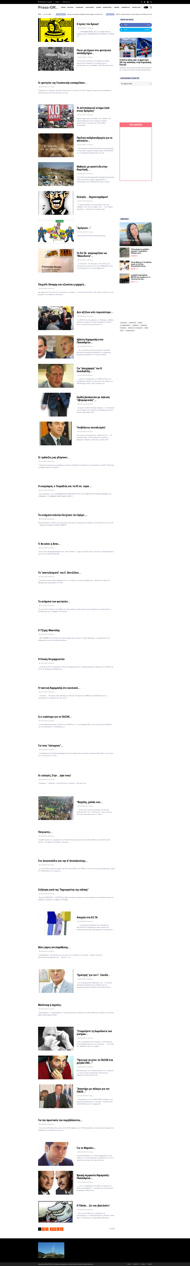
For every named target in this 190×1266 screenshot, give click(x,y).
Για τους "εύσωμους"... (50, 745)
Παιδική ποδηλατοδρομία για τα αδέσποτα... (94, 139)
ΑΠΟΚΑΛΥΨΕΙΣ (107, 7)
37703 (53, 1229)
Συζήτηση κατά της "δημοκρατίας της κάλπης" (63, 889)
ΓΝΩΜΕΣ (116, 7)
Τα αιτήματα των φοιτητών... (54, 601)
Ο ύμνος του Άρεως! (88, 24)
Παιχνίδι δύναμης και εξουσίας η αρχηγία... (62, 284)
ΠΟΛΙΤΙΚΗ (70, 7)
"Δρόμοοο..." (84, 228)
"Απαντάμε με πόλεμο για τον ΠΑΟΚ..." (93, 1090)
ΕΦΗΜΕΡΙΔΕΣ (126, 7)
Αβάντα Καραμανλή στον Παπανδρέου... (90, 341)
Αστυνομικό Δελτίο (125, 325)
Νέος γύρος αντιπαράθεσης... (54, 947)
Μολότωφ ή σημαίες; (49, 1005)
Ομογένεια (123, 327)
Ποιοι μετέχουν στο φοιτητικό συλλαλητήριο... (94, 52)
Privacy (143, 1264)
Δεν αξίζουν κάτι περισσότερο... (95, 312)
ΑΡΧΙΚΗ (63, 7)
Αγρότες (110, 14)
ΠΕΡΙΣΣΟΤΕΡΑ (136, 7)
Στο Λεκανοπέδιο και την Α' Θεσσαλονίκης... (63, 860)
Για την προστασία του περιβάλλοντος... (60, 1120)
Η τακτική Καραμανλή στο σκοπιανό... (59, 688)
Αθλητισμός (47, 14)
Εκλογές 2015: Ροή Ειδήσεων (135, 327)
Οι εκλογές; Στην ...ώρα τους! (54, 775)
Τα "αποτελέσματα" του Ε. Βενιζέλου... (59, 572)
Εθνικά (146, 327)
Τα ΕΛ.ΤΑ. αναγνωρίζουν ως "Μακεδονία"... (92, 255)
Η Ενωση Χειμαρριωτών (51, 659)
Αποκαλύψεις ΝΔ (130, 330)
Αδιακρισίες (136, 325)
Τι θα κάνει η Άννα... (49, 543)
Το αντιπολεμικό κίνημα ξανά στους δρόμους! (93, 109)
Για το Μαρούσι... (86, 1148)
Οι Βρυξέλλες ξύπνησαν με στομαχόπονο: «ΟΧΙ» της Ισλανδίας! (134, 14)
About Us (135, 1264)
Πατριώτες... (45, 832)
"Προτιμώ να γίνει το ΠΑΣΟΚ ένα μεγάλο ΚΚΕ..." (95, 1061)
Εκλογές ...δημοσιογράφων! (92, 197)
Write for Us (66, 2)
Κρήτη (122, 330)
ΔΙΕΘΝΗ (98, 7)
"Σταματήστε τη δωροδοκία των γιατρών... (94, 1033)
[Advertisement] (136, 104)
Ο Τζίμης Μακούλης (49, 630)
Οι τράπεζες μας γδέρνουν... (54, 457)
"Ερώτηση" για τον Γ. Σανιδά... (93, 975)
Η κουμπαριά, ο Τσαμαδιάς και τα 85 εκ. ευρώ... (64, 486)
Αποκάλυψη (144, 325)
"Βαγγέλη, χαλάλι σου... (90, 802)
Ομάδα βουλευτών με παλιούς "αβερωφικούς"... (93, 399)
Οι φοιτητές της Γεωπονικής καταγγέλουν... (62, 82)
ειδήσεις (140, 322)
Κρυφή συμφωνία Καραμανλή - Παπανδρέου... (93, 1177)
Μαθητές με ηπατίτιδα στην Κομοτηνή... (92, 168)
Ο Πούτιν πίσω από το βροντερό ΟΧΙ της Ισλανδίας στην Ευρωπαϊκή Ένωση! (135, 62)
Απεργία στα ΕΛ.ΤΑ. (87, 917)
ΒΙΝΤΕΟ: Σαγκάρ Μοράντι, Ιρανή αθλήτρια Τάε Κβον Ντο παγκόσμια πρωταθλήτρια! (78, 14)
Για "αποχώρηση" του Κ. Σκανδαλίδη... (90, 370)
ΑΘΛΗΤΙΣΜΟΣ (90, 7)
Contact (150, 1264)
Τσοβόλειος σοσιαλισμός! (91, 427)
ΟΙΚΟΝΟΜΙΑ (79, 7)
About (57, 2)
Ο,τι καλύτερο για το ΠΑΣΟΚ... (55, 716)
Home (129, 1264)
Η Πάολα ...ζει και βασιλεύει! (93, 1205)
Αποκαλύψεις (132, 322)
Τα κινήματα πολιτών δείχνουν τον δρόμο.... (62, 515)
